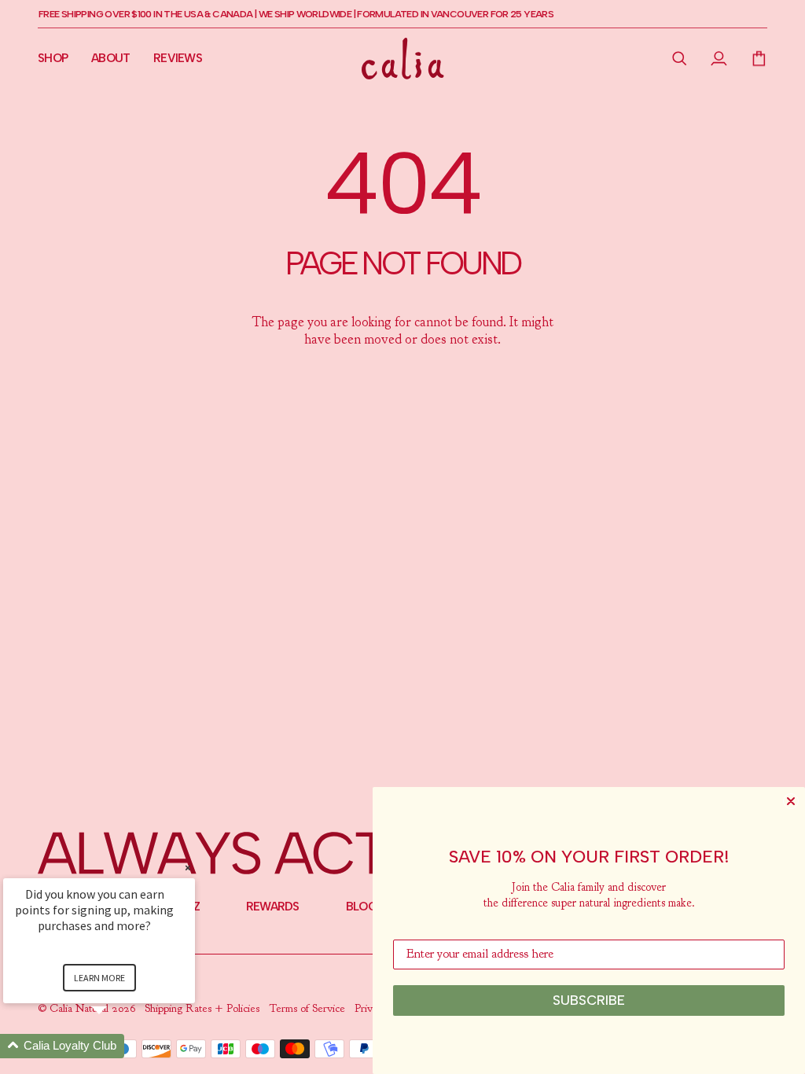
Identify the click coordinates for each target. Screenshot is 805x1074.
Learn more (99, 978)
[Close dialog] (791, 801)
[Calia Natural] (403, 58)
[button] (680, 58)
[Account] (719, 58)
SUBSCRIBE (589, 1000)
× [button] (188, 867)
